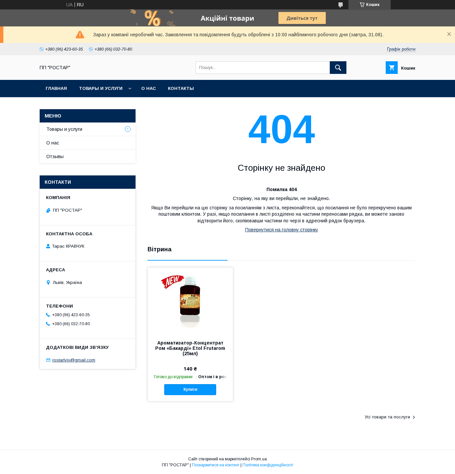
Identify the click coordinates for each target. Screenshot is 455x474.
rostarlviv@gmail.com (73, 359)
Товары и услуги (101, 88)
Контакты (181, 88)
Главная (56, 88)
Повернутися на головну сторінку (281, 229)
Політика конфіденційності (267, 465)
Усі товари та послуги (387, 416)
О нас (148, 88)
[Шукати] (338, 67)
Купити (190, 389)
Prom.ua (259, 459)
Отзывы (55, 156)
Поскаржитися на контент (215, 465)
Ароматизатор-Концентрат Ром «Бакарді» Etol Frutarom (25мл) (190, 348)
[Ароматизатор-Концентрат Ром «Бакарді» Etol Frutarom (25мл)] (190, 301)
